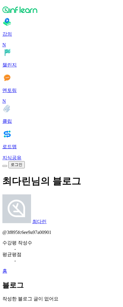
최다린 (39, 221)
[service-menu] (4, 166)
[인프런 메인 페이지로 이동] (61, 9)
